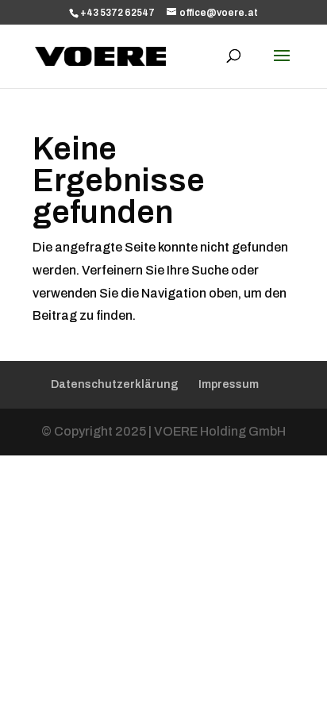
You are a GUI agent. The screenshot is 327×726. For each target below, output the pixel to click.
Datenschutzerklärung (115, 384)
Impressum (228, 384)
